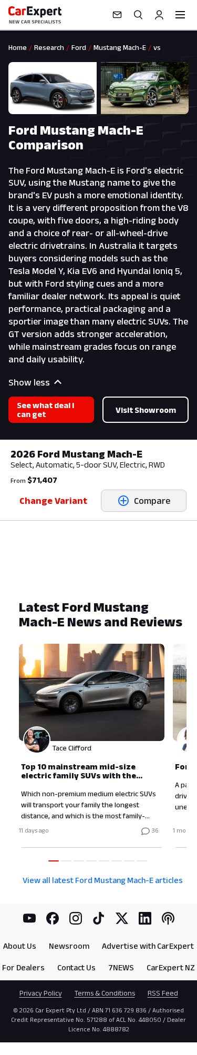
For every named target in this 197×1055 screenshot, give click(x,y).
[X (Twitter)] (122, 918)
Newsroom (69, 945)
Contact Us (76, 967)
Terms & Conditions (105, 993)
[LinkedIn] (145, 918)
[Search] (138, 14)
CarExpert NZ (171, 967)
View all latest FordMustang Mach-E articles (103, 880)
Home (17, 47)
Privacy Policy (40, 993)
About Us (19, 945)
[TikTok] (98, 918)
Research (49, 47)
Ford (78, 47)
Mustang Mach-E (120, 47)
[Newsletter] (117, 14)
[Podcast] (168, 918)
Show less (29, 382)
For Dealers (23, 967)
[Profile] (159, 14)
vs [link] (157, 47)
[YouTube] (29, 918)
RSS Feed (163, 993)
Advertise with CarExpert (148, 945)
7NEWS (121, 967)
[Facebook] (52, 918)
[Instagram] (75, 918)
